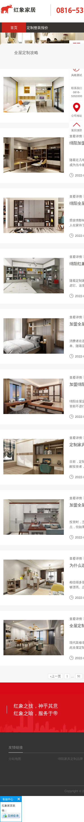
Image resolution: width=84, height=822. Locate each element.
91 (78, 676)
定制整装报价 (37, 27)
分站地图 (15, 758)
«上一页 (55, 676)
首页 (13, 27)
